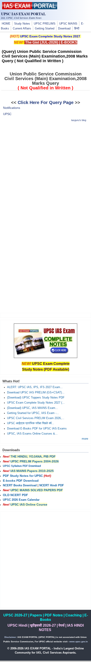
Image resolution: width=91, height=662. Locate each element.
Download (64, 28)
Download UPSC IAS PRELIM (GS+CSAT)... (35, 392)
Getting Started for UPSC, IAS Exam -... (33, 413)
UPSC (7, 114)
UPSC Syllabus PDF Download (22, 466)
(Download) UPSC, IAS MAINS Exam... (32, 408)
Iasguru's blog (78, 120)
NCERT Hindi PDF (51, 485)
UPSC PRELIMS (44, 23)
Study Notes (22, 23)
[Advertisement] (45, 171)
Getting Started (44, 28)
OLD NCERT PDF (15, 495)
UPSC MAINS (68, 23)
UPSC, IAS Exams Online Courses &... (32, 433)
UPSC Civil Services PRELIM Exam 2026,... (35, 418)
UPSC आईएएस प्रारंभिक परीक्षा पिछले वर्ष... (30, 423)
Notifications (11, 108)
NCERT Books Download (20, 485)
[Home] (29, 8)
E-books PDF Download (21, 480)
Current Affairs (22, 28)
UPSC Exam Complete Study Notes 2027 (50, 36)
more (85, 438)
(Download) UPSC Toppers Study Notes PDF (35, 397)
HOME (6, 23)
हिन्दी (76, 28)
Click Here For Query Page (46, 102)
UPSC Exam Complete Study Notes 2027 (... (36, 402)
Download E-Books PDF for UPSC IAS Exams (37, 428)
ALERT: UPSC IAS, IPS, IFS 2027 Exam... (35, 387)
